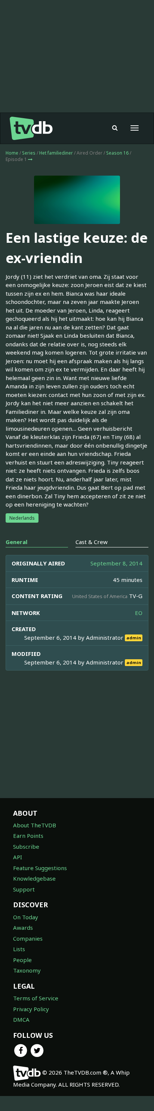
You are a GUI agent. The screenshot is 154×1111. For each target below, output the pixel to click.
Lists (19, 949)
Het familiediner (56, 153)
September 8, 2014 (116, 563)
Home (12, 153)
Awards (23, 927)
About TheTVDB (34, 825)
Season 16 (117, 153)
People (22, 960)
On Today (25, 917)
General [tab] (16, 542)
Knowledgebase (34, 878)
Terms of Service (35, 998)
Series (29, 153)
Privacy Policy (31, 1009)
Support (24, 889)
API (17, 857)
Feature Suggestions (40, 868)
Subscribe (26, 846)
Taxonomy (27, 970)
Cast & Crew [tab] (92, 542)
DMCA (21, 1019)
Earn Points (28, 835)
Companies (28, 938)
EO (138, 612)
